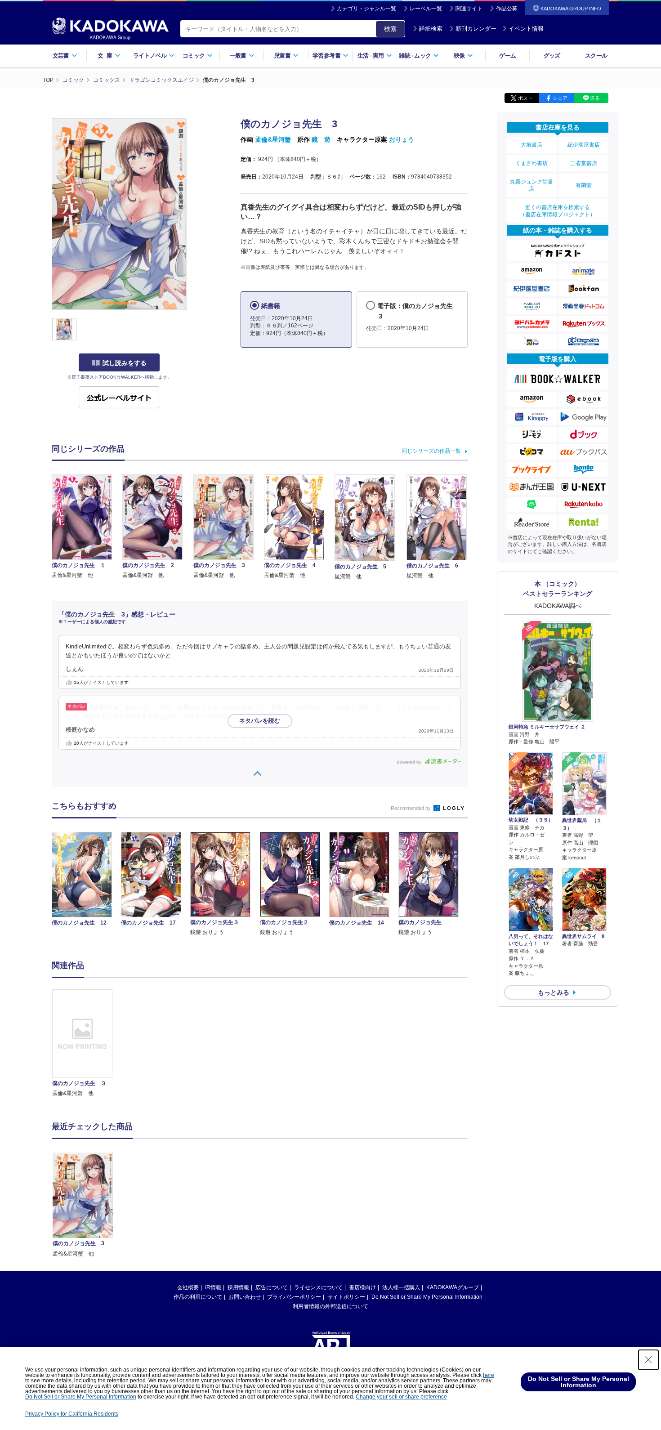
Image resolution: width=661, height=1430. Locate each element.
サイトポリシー (346, 1297)
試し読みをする (125, 362)
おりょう (401, 139)
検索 (390, 28)
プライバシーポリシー (294, 1297)
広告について (271, 1287)
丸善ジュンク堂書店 (531, 185)
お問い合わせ (244, 1297)
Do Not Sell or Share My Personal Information (426, 1297)
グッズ (552, 55)
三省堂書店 (583, 163)
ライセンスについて (318, 1287)
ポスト (525, 98)
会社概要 (188, 1287)
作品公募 (507, 8)
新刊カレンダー (476, 28)
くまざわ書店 (531, 163)
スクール (596, 55)
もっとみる (553, 992)
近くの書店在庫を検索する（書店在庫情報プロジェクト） (557, 211)
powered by (410, 762)
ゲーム (507, 55)
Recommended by (411, 808)
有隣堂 (584, 185)
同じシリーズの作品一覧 (431, 451)
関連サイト (469, 8)
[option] (87, 1043)
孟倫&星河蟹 (273, 139)
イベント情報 (526, 28)
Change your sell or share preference (401, 1396)
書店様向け (362, 1287)
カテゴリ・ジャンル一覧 (366, 8)
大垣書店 (531, 145)
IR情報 (213, 1287)
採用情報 (238, 1287)
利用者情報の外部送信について (330, 1306)
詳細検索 (430, 28)
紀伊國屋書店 (583, 145)
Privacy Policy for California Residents (71, 1414)
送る (595, 98)
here (488, 1375)
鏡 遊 (321, 139)
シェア (560, 98)
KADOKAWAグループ (452, 1287)
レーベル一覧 (426, 8)
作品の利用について (198, 1297)
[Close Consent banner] (648, 1360)
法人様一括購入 (401, 1287)
